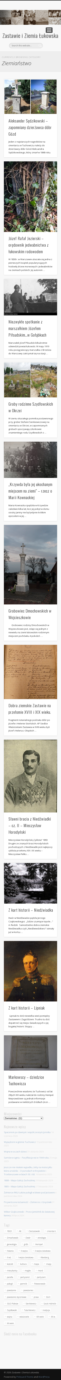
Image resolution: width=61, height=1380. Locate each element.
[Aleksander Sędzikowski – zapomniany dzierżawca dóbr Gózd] (30, 96)
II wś (9, 1257)
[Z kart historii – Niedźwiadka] (30, 883)
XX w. (53, 1316)
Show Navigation (49, 30)
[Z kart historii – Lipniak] (30, 971)
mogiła (28, 1270)
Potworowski (39, 1283)
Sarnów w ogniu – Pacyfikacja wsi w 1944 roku (26, 1157)
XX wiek (10, 1323)
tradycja (46, 1310)
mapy (48, 1264)
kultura (23, 1264)
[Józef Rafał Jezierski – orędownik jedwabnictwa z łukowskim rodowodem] (30, 196)
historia (10, 1250)
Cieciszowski (34, 1231)
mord (40, 1270)
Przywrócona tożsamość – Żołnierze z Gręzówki (28, 1202)
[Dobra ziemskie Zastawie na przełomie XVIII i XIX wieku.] (30, 672)
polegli (10, 1283)
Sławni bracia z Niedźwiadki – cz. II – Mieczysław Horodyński (29, 825)
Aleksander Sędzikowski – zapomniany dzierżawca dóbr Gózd (30, 127)
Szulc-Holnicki (50, 1303)
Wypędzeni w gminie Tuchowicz (20, 1141)
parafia (10, 1277)
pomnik (23, 1283)
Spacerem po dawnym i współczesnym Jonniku (27, 1132)
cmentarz (51, 1231)
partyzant (41, 1277)
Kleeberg (45, 1257)
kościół (10, 1264)
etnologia (42, 1237)
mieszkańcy (12, 1270)
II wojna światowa (42, 1250)
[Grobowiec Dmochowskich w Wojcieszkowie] (30, 564)
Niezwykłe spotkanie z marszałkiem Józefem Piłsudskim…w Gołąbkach (27, 328)
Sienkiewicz (31, 1303)
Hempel (39, 1244)
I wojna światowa (25, 1257)
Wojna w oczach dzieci (15, 1151)
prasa (36, 1297)
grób (26, 1244)
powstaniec (28, 1290)
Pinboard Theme (24, 1376)
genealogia (12, 1244)
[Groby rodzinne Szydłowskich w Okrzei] (30, 380)
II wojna (24, 1250)
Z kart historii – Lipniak (26, 1008)
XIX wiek (40, 1316)
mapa (36, 1264)
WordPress (43, 1376)
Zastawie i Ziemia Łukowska (30, 35)
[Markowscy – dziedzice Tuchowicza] (30, 1053)
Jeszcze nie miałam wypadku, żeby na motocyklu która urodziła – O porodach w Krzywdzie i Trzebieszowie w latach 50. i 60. (28, 1171)
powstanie (11, 1290)
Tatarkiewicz (29, 1310)
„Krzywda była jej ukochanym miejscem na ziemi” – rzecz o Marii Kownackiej (30, 490)
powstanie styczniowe (16, 1297)
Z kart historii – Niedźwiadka (30, 910)
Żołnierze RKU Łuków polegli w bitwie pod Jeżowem (29, 1192)
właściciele (24, 1316)
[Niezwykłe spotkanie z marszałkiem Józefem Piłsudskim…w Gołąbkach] (30, 297)
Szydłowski (12, 1310)
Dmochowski (12, 1237)
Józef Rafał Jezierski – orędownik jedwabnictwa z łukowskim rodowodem (28, 244)
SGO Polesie (12, 1303)
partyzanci (25, 1277)
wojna (9, 1316)
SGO (48, 1297)
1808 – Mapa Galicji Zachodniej (19, 1180)
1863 (9, 1231)
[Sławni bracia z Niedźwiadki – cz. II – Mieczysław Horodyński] (30, 776)
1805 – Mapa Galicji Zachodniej (19, 1186)
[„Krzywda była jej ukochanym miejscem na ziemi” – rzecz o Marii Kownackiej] (30, 460)
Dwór (28, 1237)
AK (20, 1231)
